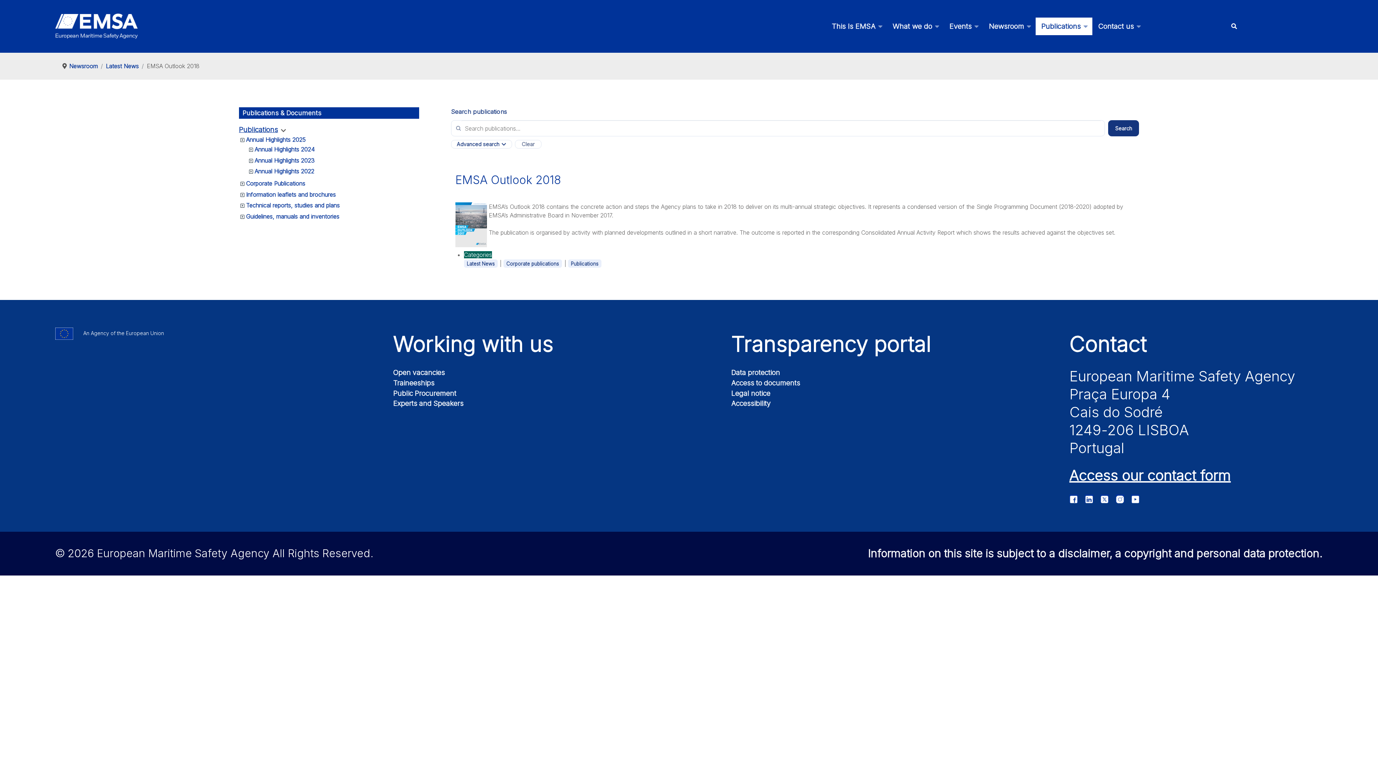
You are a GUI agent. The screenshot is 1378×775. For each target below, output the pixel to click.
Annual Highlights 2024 (285, 149)
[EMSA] (96, 26)
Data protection (755, 372)
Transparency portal (831, 344)
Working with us (473, 344)
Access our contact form (1150, 475)
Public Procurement (424, 393)
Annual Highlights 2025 (276, 139)
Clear (528, 144)
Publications (258, 130)
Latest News (481, 264)
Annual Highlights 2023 (285, 160)
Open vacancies (419, 372)
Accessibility (751, 403)
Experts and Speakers (428, 403)
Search (1123, 128)
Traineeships (414, 383)
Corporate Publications (275, 183)
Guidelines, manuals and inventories (292, 216)
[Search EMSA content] (1234, 26)
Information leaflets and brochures (291, 194)
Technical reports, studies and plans (293, 205)
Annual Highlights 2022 (284, 171)
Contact (1108, 344)
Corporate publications (532, 264)
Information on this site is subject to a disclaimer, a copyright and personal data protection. (1095, 553)
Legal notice (750, 393)
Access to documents (765, 383)
